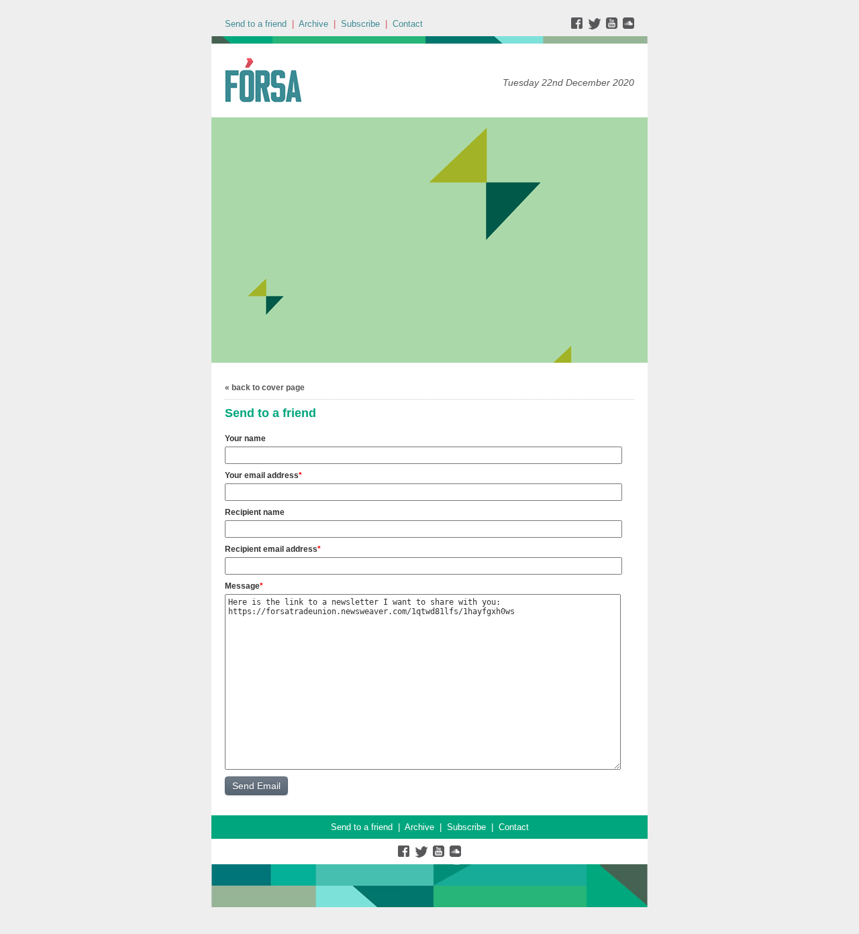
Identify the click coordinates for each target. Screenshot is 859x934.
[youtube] (613, 26)
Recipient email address (271, 549)
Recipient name (255, 512)
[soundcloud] (627, 26)
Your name (245, 438)
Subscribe (360, 24)
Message (242, 586)
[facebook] (579, 26)
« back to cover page (265, 387)
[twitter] (596, 26)
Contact (408, 24)
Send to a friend (256, 24)
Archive (313, 24)
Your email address (262, 475)
